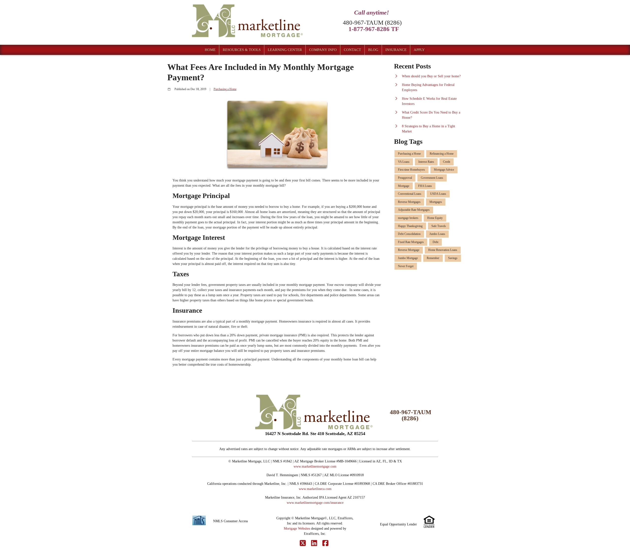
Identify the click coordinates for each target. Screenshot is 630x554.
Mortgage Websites (297, 528)
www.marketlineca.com (315, 489)
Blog (373, 50)
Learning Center (285, 50)
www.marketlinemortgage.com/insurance (315, 503)
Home (210, 50)
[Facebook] (325, 543)
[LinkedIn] (314, 543)
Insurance (396, 50)
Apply (419, 50)
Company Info (323, 50)
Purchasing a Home (225, 89)
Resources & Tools (242, 50)
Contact (352, 50)
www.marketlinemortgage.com (315, 466)
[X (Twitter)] (303, 543)
